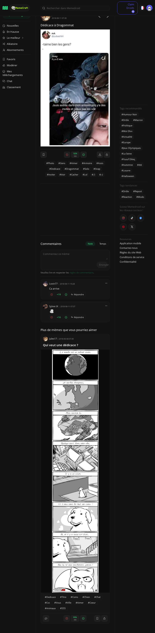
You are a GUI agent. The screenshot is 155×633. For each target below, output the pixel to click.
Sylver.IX (54, 306)
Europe (126, 142)
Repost (138, 191)
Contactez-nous (129, 248)
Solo (87, 168)
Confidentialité (128, 261)
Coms (75, 597)
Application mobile (130, 243)
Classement (14, 87)
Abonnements (15, 50)
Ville (69, 602)
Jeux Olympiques (132, 147)
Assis (100, 163)
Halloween (128, 176)
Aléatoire (12, 44)
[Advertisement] (134, 57)
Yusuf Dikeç (129, 159)
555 (64, 608)
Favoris (11, 59)
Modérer (12, 65)
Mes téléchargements (13, 73)
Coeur (92, 602)
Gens (62, 163)
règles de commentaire (81, 272)
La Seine (127, 153)
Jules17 (53, 338)
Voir (63, 174)
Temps (102, 243)
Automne (128, 164)
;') (94, 174)
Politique (127, 125)
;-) (102, 174)
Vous (58, 602)
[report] (100, 155)
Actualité (127, 136)
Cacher (74, 174)
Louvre (126, 170)
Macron (139, 120)
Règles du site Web (130, 252)
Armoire (87, 163)
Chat (9, 81)
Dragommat (72, 168)
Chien (87, 597)
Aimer (74, 163)
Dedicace (55, 168)
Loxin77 (53, 283)
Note (90, 243)
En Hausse (13, 31)
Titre (64, 597)
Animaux (51, 608)
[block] (107, 155)
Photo (51, 163)
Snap (97, 168)
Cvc (48, 602)
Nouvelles (13, 25)
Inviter (51, 174)
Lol (85, 174)
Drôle (126, 120)
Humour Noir (130, 114)
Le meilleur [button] (14, 37)
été (140, 164)
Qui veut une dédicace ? (60, 345)
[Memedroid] (5, 8)
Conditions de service (132, 257)
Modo (141, 196)
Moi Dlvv (127, 131)
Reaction (127, 196)
